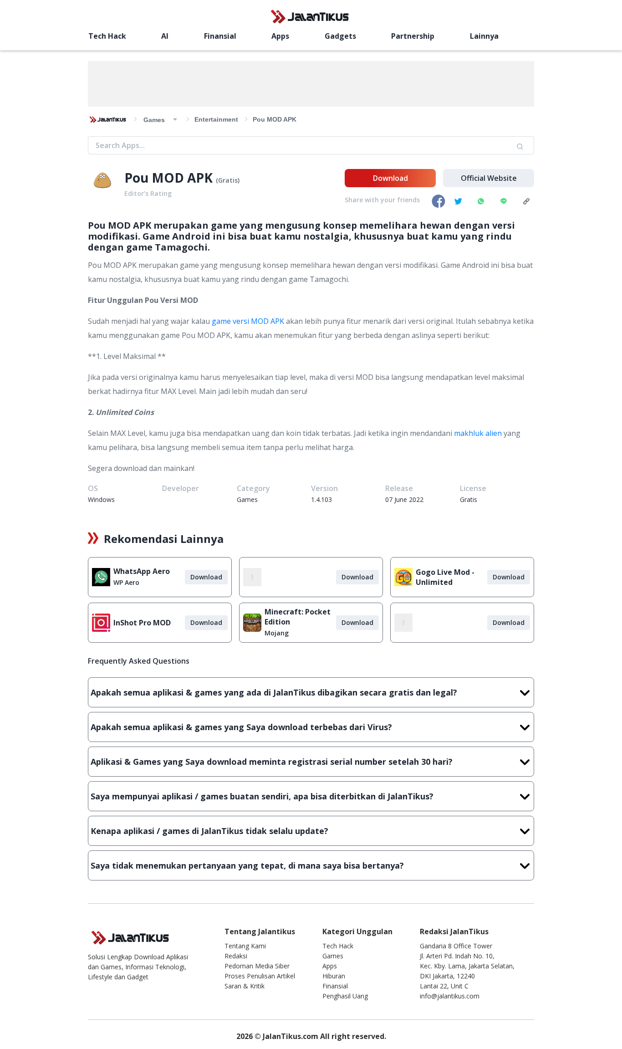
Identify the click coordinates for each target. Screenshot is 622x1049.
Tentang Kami (245, 946)
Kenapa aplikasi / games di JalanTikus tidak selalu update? (209, 830)
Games (332, 956)
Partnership (412, 36)
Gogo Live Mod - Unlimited (445, 577)
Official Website (489, 178)
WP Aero (126, 582)
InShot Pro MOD (142, 623)
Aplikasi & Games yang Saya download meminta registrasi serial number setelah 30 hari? (272, 761)
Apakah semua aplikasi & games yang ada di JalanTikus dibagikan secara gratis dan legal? (274, 692)
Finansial (220, 36)
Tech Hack (107, 36)
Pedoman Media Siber (257, 966)
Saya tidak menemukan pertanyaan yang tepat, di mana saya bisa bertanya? (247, 865)
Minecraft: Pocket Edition (298, 617)
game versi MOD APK (248, 321)
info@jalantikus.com (449, 996)
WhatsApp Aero (141, 571)
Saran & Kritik (244, 986)
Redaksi (235, 956)
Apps (280, 36)
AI (164, 36)
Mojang (277, 633)
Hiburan (333, 976)
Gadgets (340, 36)
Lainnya (484, 36)
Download (390, 178)
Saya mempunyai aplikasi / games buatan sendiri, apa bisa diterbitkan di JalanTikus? (262, 796)
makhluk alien (478, 433)
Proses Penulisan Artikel (259, 976)
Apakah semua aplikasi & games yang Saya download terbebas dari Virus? (241, 727)
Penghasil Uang (345, 996)
